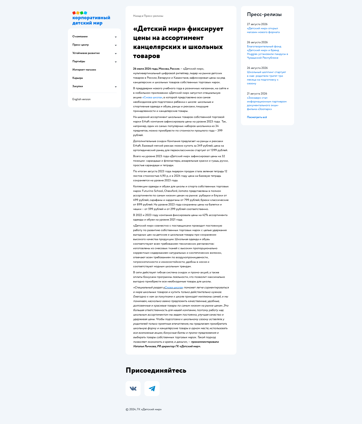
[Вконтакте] (133, 388)
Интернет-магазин (84, 69)
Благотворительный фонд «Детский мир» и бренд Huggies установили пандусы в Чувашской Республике (267, 52)
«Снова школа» (152, 97)
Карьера (77, 78)
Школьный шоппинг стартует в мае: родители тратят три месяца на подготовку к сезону (266, 77)
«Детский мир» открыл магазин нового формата (263, 30)
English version (81, 99)
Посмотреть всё (257, 117)
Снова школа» (174, 287)
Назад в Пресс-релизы (148, 16)
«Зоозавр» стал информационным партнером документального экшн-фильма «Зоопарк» (267, 103)
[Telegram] (152, 388)
